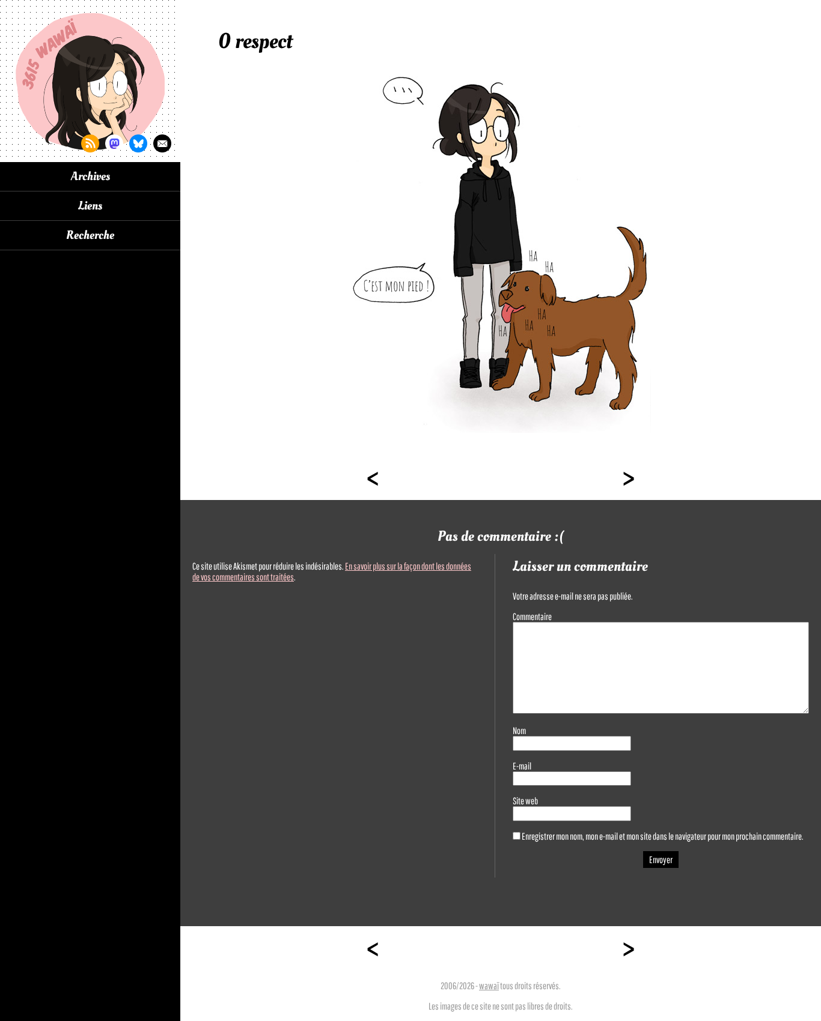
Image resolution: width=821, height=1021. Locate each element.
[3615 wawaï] (90, 81)
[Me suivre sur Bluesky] (138, 143)
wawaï (489, 985)
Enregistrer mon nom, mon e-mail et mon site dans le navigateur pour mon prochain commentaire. (663, 836)
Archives (90, 176)
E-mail (522, 765)
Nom (519, 730)
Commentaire (532, 616)
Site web (525, 800)
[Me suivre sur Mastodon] (114, 143)
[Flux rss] (90, 143)
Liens (90, 205)
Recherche (90, 235)
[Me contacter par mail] (162, 143)
